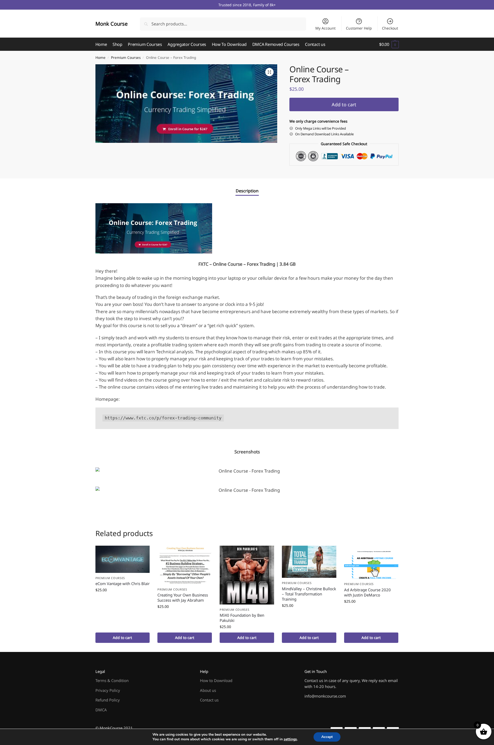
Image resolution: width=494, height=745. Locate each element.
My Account (325, 28)
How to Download (216, 680)
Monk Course (111, 23)
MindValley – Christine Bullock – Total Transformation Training (309, 594)
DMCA (101, 709)
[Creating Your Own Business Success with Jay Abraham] (184, 565)
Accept (327, 736)
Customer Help (359, 28)
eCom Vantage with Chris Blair (122, 583)
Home (100, 57)
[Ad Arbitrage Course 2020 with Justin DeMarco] (371, 562)
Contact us (209, 699)
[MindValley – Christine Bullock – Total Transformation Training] (309, 562)
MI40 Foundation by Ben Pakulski (242, 618)
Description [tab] (247, 191)
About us (208, 690)
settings (290, 739)
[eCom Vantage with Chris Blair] (122, 559)
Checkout (390, 28)
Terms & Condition (112, 680)
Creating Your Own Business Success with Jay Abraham (182, 597)
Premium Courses (126, 57)
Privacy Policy (107, 690)
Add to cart (344, 104)
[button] (389, 44)
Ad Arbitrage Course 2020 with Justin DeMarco (367, 592)
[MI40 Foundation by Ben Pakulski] (247, 575)
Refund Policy (107, 699)
